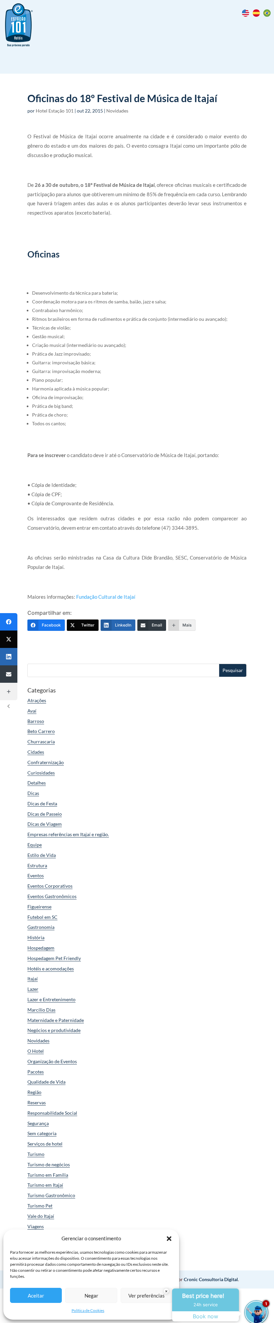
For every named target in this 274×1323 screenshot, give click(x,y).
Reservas (36, 1102)
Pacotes (35, 1072)
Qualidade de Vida (46, 1082)
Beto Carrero (41, 731)
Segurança (38, 1123)
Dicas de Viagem (44, 824)
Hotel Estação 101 (55, 111)
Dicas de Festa (42, 803)
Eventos (35, 875)
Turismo (35, 1154)
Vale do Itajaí (40, 1216)
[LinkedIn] (8, 656)
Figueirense (39, 906)
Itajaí (32, 978)
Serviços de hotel (44, 1144)
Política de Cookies (88, 1310)
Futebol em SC (42, 917)
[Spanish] (258, 15)
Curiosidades (41, 773)
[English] (247, 15)
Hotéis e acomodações (50, 968)
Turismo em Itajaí (45, 1185)
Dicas (33, 793)
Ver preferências (146, 1296)
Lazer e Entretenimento (51, 999)
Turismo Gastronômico (51, 1195)
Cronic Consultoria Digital (211, 1279)
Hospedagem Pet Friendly (54, 958)
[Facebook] (8, 622)
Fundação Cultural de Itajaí (105, 597)
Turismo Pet (39, 1205)
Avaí (31, 711)
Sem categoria (41, 1133)
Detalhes (36, 783)
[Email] (8, 674)
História (35, 937)
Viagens (35, 1226)
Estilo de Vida (41, 855)
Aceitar (36, 1296)
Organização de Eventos (52, 1061)
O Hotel (35, 1051)
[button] (169, 1238)
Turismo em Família (47, 1175)
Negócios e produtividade (54, 1030)
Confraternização (45, 762)
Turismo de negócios (48, 1164)
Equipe (34, 845)
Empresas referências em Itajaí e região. (68, 834)
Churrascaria (41, 741)
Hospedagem (40, 948)
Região (34, 1092)
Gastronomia (40, 927)
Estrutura (37, 865)
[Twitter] (8, 639)
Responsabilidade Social (52, 1113)
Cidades (35, 752)
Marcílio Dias (41, 1010)
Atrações (36, 700)
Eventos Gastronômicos (52, 896)
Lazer (32, 989)
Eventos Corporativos (50, 886)
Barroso (35, 721)
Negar (91, 1296)
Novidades (117, 111)
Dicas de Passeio (44, 814)
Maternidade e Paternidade (55, 1020)
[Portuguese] (268, 15)
